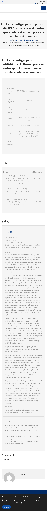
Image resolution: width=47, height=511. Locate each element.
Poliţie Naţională (19, 40)
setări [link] (21, 503)
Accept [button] (6, 507)
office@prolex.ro (40, 3)
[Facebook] (2, 2)
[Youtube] (5, 2)
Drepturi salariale (31, 40)
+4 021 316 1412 (41, 1)
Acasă (11, 40)
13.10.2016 (8, 232)
